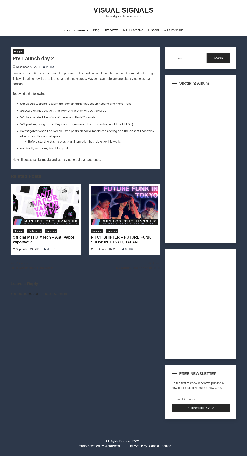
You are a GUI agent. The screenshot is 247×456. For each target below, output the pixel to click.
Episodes (51, 231)
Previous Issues (74, 30)
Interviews (111, 30)
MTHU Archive (133, 30)
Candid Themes (160, 445)
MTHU (50, 66)
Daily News (35, 231)
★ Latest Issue (174, 30)
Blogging (18, 51)
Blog (96, 30)
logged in (34, 293)
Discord (153, 30)
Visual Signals (123, 10)
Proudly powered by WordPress (98, 445)
